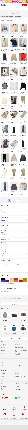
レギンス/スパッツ (3, 162)
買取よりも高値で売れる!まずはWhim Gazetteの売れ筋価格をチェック (9, 292)
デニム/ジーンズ (3, 134)
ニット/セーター (12, 47)
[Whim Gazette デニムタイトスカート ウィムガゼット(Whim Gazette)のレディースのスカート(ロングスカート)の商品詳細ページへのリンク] (23, 129)
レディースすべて (5, 244)
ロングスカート (3, 62)
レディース (17, 16)
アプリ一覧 (17, 422)
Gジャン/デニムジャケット (4, 148)
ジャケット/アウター (5, 249)
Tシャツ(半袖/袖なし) (22, 76)
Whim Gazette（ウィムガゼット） (7, 16)
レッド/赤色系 (22, 281)
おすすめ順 (9, 20)
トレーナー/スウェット (4, 33)
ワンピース (4, 251)
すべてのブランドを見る (14, 338)
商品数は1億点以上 (4, 410)
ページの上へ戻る (14, 304)
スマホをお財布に (14, 417)
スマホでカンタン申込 (4, 417)
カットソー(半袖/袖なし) (13, 62)
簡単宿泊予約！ (23, 410)
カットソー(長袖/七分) (4, 76)
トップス (3, 246)
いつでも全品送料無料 (14, 410)
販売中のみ (4, 20)
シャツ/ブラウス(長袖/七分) (23, 47)
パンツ (3, 253)
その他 (20, 105)
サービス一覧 (3, 422)
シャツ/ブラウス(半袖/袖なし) (23, 62)
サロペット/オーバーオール (23, 148)
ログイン (18, 5)
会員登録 (24, 5)
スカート (3, 255)
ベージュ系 (22, 279)
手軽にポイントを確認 (23, 417)
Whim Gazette (3, 220)
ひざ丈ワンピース (12, 134)
